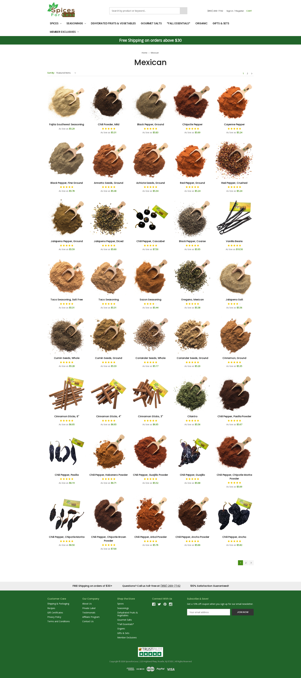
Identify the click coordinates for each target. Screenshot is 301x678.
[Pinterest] (165, 604)
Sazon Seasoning (150, 299)
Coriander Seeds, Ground (192, 358)
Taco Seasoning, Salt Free (66, 299)
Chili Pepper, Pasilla (67, 475)
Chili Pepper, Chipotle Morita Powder (234, 476)
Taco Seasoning (108, 299)
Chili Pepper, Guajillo (192, 475)
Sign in (230, 10)
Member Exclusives (63, 32)
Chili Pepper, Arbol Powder (150, 537)
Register (239, 10)
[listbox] (67, 72)
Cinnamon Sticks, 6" (66, 416)
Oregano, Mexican (192, 299)
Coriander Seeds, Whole (150, 358)
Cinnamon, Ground (234, 358)
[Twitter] (159, 604)
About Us (87, 603)
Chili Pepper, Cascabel (150, 241)
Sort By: (51, 72)
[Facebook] (153, 604)
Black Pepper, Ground (150, 124)
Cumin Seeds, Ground (108, 358)
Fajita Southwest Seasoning (66, 124)
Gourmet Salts (151, 23)
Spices (54, 23)
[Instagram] (170, 604)
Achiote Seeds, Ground (150, 183)
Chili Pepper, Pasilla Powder (234, 416)
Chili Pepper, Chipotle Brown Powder (108, 539)
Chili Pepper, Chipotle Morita (66, 537)
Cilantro (192, 416)
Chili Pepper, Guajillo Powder (150, 475)
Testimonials (88, 612)
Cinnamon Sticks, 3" (150, 416)
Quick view (67, 101)
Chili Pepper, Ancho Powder (192, 537)
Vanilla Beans (234, 241)
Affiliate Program (91, 616)
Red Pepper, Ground (192, 183)
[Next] (252, 73)
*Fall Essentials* (178, 23)
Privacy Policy (54, 616)
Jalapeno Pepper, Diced (108, 241)
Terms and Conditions (58, 621)
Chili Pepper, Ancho (234, 537)
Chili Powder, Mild (108, 124)
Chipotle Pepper (192, 124)
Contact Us (88, 621)
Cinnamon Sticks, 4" (108, 416)
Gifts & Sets (221, 23)
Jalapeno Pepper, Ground (67, 241)
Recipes (51, 608)
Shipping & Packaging (58, 603)
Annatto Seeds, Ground (108, 183)
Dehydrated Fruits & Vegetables (113, 23)
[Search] (183, 10)
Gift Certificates (55, 612)
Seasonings (74, 23)
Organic (201, 23)
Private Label (88, 608)
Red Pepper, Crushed (234, 183)
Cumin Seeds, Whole (66, 358)
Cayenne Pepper (234, 124)
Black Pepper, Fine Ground (66, 183)
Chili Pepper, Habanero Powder (108, 475)
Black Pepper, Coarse (192, 241)
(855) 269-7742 (215, 10)
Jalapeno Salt (234, 299)
